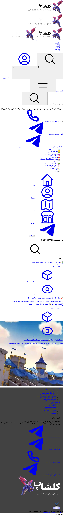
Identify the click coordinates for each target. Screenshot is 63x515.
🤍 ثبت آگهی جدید (55, 160)
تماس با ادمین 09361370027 (53, 121)
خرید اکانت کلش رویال (50, 391)
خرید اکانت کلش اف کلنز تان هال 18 (46, 396)
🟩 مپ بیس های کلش (53, 152)
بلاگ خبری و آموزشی (50, 407)
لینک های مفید (56, 402)
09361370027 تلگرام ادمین (55, 134)
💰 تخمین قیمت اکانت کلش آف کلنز (50, 159)
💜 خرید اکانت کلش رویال (52, 165)
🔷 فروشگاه (56, 162)
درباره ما (54, 414)
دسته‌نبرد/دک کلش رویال (49, 410)
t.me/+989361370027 (54, 437)
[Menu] (50, 59)
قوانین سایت (53, 404)
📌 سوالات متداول (55, 155)
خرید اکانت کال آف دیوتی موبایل (47, 394)
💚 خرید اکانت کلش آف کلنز (52, 163)
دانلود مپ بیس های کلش (49, 408)
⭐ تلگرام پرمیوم (55, 168)
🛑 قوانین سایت (55, 157)
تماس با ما (53, 413)
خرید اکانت (57, 388)
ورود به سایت (17, 146)
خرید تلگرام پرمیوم (51, 411)
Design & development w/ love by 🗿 (53, 512)
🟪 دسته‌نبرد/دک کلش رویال (52, 154)
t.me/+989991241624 (54, 449)
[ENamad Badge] (56, 508)
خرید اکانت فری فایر (50, 400)
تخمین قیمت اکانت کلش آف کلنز (47, 397)
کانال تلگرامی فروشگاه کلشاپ (54, 146)
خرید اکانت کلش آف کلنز (49, 390)
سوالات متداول (52, 405)
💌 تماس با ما (56, 169)
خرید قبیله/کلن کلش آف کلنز (48, 393)
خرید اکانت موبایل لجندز (49, 399)
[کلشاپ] (36, 40)
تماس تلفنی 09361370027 (53, 462)
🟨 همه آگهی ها (55, 151)
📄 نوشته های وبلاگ (54, 149)
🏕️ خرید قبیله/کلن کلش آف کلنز (51, 166)
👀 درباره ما (56, 171)
